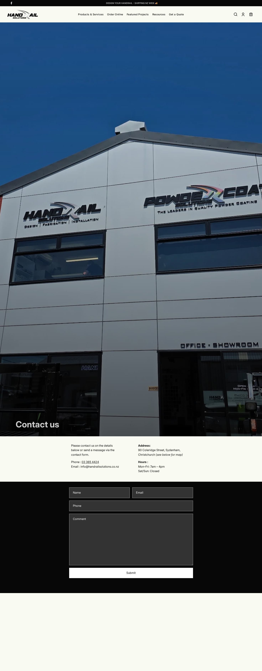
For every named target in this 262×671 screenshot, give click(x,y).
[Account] (243, 14)
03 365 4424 (90, 462)
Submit (131, 573)
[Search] (236, 14)
